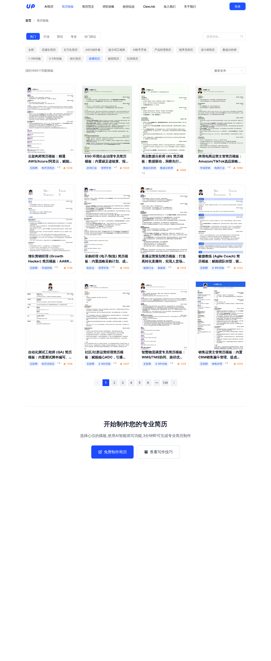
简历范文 (88, 6)
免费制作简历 (115, 452)
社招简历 (132, 58)
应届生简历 (49, 49)
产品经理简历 (163, 49)
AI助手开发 (140, 49)
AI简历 (48, 6)
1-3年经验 (34, 58)
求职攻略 (108, 6)
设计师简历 (208, 49)
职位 (60, 36)
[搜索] (243, 36)
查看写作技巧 (161, 452)
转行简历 (75, 58)
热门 (33, 36)
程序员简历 (186, 49)
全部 (31, 49)
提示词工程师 (116, 49)
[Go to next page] (173, 382)
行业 (47, 36)
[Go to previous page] (97, 382)
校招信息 (129, 6)
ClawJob (149, 6)
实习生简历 (70, 49)
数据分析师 (229, 49)
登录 (238, 6)
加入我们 (170, 6)
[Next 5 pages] (156, 382)
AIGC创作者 (93, 49)
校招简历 (113, 58)
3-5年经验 (55, 58)
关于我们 (190, 6)
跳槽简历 (94, 58)
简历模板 (68, 6)
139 (165, 382)
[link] (28, 20)
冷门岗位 (90, 36)
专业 (74, 36)
